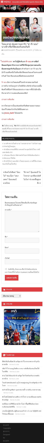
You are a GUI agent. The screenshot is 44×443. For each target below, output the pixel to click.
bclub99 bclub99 (9, 50)
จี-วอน (28, 61)
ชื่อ (6, 236)
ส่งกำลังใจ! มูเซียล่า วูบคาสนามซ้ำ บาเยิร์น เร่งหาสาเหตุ (21, 390)
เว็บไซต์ (7, 258)
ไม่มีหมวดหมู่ (8, 126)
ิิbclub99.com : (7, 61)
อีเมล (7, 247)
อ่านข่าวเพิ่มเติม (8, 99)
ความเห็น (8, 210)
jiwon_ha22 (9, 113)
